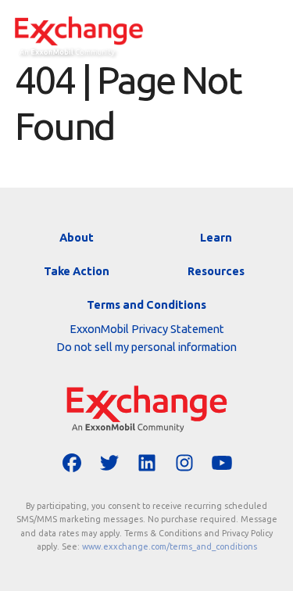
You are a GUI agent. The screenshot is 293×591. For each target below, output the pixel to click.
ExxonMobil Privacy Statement (147, 328)
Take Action (76, 271)
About (76, 237)
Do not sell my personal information (146, 346)
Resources (216, 271)
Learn (216, 237)
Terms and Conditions (146, 304)
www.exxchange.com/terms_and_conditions (169, 546)
